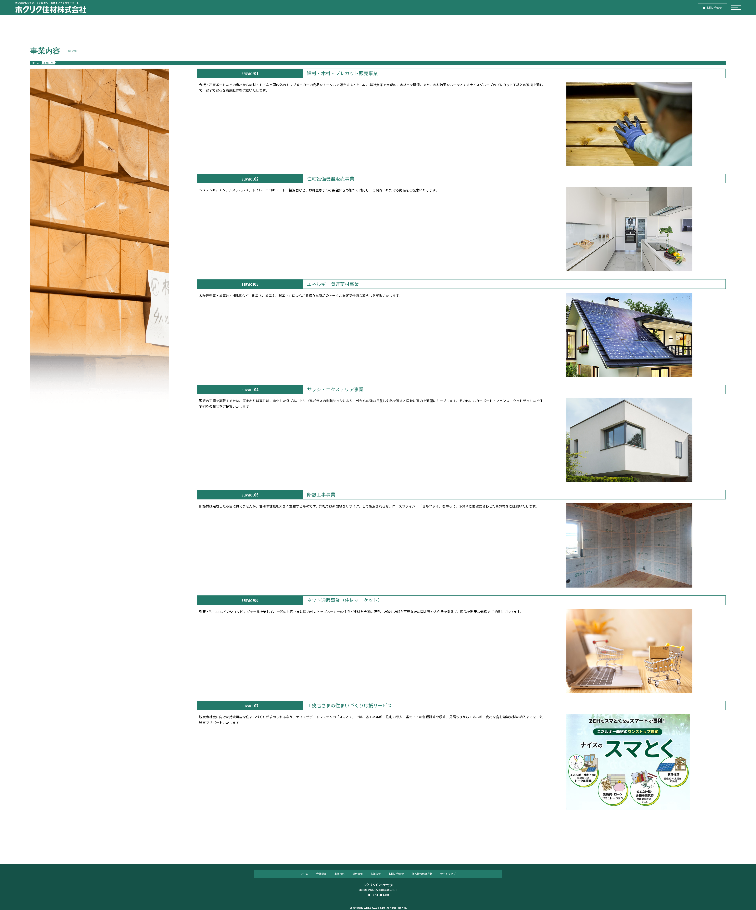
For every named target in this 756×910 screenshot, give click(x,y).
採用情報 (357, 874)
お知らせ (376, 874)
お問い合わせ (396, 874)
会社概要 (321, 874)
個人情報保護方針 (422, 874)
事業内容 (339, 874)
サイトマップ (448, 874)
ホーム (35, 62)
